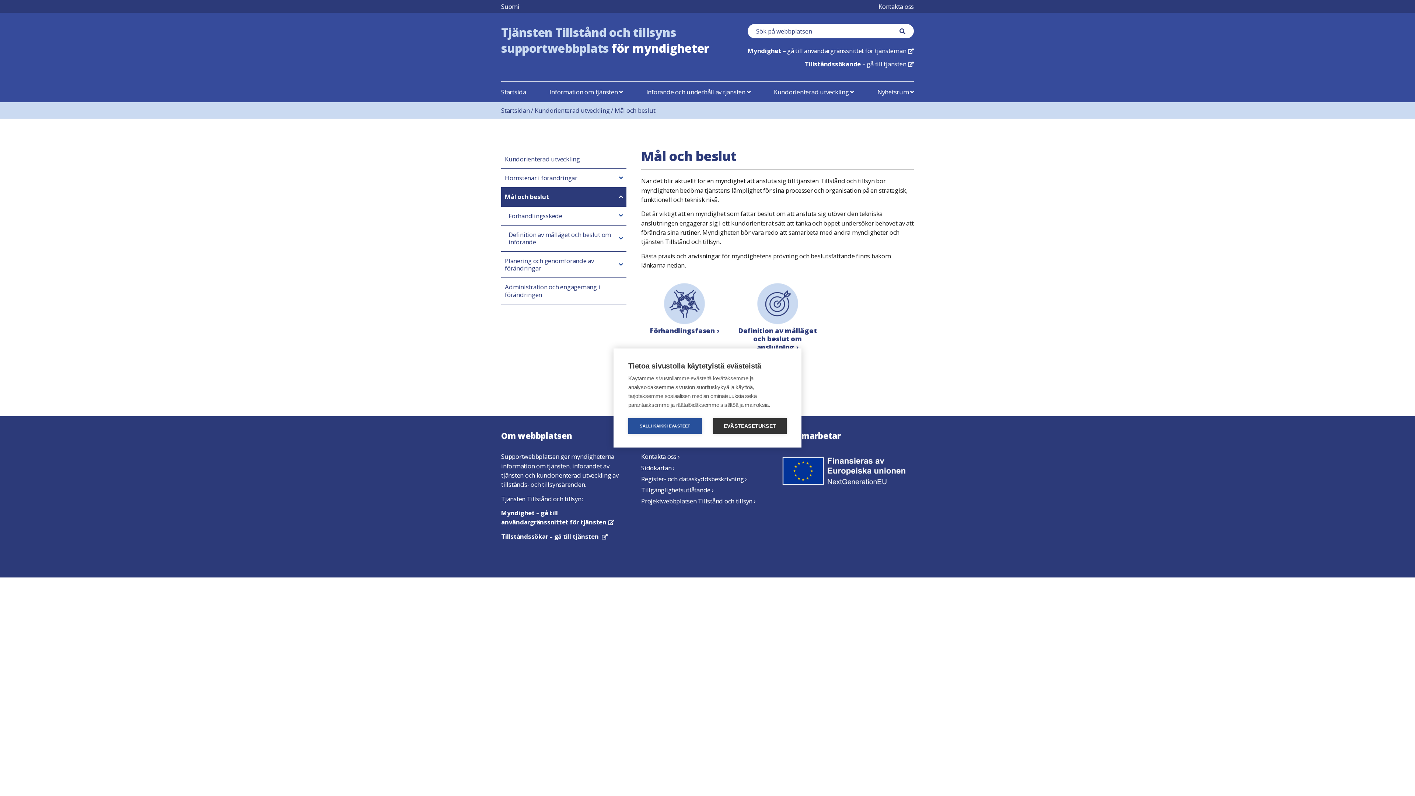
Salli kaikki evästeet (665, 426)
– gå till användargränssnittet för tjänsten (557, 517)
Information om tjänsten (584, 92)
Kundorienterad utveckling (812, 92)
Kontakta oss (896, 6)
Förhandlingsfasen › (684, 330)
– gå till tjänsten (859, 64)
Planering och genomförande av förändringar (549, 264)
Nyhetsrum (894, 92)
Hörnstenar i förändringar (541, 178)
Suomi (510, 6)
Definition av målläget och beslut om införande (560, 238)
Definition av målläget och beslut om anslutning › (777, 338)
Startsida (513, 92)
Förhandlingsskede (535, 216)
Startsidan (518, 110)
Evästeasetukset (750, 426)
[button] (621, 178)
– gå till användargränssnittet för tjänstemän (831, 50)
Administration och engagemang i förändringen (552, 290)
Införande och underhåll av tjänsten (696, 92)
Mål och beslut (635, 110)
